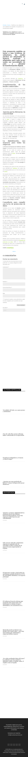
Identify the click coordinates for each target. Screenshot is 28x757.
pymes (13, 153)
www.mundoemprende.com (16, 749)
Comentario (6, 267)
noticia (14, 251)
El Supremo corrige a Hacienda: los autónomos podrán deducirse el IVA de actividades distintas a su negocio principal (14, 575)
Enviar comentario (21, 305)
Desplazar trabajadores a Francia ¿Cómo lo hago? (13, 458)
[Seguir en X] (11, 745)
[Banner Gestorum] (14, 9)
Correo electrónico (7, 287)
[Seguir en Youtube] (19, 745)
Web (4, 293)
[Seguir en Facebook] (8, 745)
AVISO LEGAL (5, 752)
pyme (8, 119)
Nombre (5, 281)
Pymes (8, 25)
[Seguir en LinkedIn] (17, 745)
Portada (4, 25)
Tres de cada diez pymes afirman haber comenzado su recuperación (13, 434)
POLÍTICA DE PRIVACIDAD (14, 752)
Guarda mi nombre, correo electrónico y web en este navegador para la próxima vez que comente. (14, 301)
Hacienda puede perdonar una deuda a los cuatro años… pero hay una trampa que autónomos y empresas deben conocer (13, 632)
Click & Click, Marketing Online (17, 750)
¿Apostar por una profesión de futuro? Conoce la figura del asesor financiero (13, 483)
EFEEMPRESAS (10, 247)
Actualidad (5, 520)
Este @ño (5, 307)
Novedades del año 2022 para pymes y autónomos (14, 410)
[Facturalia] (14, 360)
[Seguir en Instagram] (14, 745)
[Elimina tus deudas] (14, 386)
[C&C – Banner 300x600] (14, 712)
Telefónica (20, 78)
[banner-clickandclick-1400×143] (14, 19)
